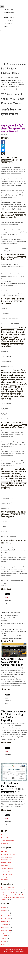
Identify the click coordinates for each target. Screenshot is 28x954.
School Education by (14, 951)
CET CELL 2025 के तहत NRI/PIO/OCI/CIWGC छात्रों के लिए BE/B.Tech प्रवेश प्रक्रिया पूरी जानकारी (13, 890)
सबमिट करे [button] (3, 586)
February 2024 (5, 916)
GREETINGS (4, 865)
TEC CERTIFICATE (9, 9)
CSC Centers (8, 84)
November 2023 (5, 918)
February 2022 (5, 921)
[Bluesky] (3, 149)
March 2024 (4, 913)
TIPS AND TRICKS (9, 23)
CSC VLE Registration (19, 84)
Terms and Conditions (7, 840)
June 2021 (4, 938)
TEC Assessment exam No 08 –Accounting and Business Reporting (13, 716)
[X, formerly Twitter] (3, 145)
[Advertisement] (14, 46)
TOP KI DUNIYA (8, 20)
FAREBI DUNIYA (8, 15)
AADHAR (4, 851)
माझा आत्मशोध (4, 879)
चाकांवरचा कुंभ (4, 877)
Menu (2, 6)
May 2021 (4, 941)
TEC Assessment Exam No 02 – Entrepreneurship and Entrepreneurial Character (12, 618)
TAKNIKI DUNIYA (14, 1)
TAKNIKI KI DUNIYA (10, 12)
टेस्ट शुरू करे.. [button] (4, 134)
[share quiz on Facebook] (3, 142)
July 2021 (4, 935)
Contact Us (4, 843)
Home (3, 835)
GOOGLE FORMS (9, 18)
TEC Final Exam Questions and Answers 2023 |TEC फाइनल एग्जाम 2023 (12, 787)
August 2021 (5, 933)
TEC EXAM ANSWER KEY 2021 (10, 86)
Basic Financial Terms (15, 80)
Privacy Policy (5, 837)
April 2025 (4, 910)
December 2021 (5, 927)
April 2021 (4, 944)
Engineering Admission (7, 857)
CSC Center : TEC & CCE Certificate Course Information (12, 661)
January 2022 (5, 924)
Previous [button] (3, 583)
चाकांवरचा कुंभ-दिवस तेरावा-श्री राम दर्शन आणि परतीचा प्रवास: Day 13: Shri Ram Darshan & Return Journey (14, 897)
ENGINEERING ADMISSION (9, 854)
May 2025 (4, 907)
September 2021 (6, 930)
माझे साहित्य (6, 26)
